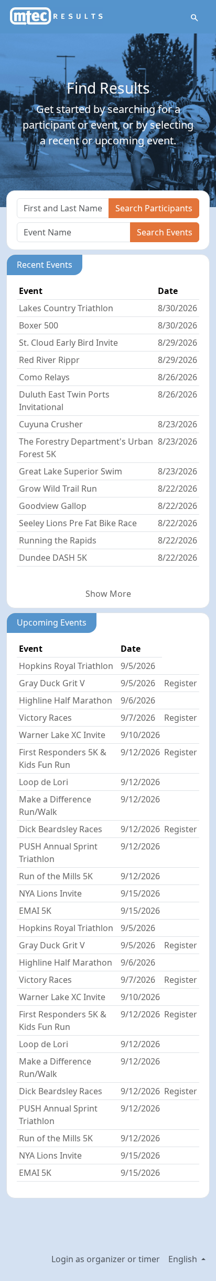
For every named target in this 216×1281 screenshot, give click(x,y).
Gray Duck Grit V (52, 683)
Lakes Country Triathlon (66, 308)
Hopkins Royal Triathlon (66, 666)
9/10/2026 (140, 735)
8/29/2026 (177, 342)
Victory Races (45, 717)
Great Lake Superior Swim (70, 471)
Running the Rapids (57, 540)
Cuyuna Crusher (51, 424)
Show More (108, 593)
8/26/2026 (177, 377)
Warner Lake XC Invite (62, 735)
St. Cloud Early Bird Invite (68, 342)
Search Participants (153, 208)
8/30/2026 (177, 308)
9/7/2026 (138, 717)
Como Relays (44, 377)
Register (180, 683)
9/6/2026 (138, 700)
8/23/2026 (177, 424)
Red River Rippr (49, 360)
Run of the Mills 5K (56, 876)
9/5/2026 (138, 666)
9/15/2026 (140, 893)
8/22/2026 (177, 488)
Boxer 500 (38, 325)
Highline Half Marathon (65, 700)
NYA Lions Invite (50, 893)
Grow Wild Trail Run (58, 488)
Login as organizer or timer (105, 1259)
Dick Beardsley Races (60, 829)
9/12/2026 (140, 752)
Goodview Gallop (53, 506)
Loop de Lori (43, 782)
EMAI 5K (35, 910)
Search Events (164, 232)
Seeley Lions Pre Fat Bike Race (78, 523)
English (183, 1259)
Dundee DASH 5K (53, 557)
